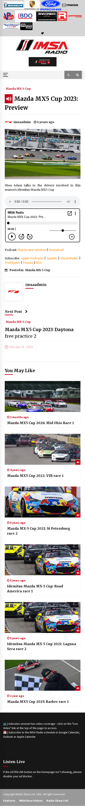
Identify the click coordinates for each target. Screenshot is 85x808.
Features (9, 800)
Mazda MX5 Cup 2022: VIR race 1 (35, 476)
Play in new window (32, 250)
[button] (68, 75)
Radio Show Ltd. (57, 800)
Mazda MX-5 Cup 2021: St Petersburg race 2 (38, 530)
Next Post (13, 311)
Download (56, 250)
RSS (39, 263)
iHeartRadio (69, 258)
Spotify (52, 258)
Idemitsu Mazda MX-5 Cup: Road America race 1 (35, 588)
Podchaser (12, 263)
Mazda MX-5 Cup (18, 88)
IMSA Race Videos (31, 800)
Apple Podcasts (32, 258)
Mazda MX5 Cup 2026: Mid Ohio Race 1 (40, 423)
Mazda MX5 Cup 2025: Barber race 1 (38, 702)
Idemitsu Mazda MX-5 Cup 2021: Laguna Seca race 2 (41, 646)
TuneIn (28, 263)
